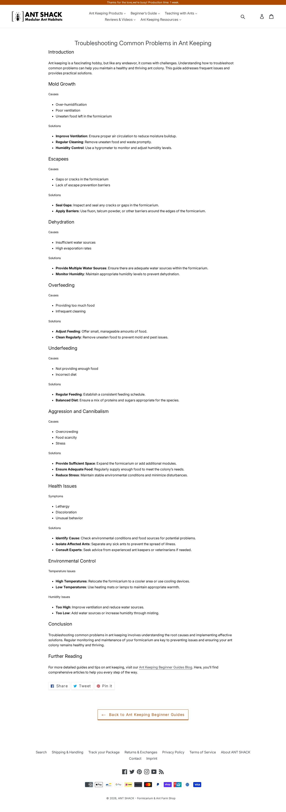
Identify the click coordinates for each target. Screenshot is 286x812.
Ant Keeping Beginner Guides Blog (165, 667)
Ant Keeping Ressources (159, 19)
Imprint (151, 758)
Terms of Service (202, 752)
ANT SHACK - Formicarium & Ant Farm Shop (146, 798)
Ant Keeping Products (106, 13)
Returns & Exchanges (141, 752)
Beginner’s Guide (144, 13)
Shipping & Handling (67, 752)
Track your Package (104, 752)
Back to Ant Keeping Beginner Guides (146, 714)
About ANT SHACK (235, 752)
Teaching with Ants (180, 13)
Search (41, 752)
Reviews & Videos (119, 19)
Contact (135, 758)
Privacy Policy (173, 752)
